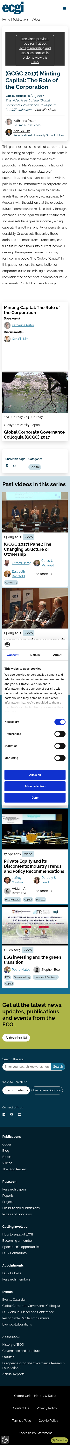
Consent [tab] (12, 654)
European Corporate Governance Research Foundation (33, 1365)
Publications (21, 19)
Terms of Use (21, 1420)
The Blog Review (14, 1169)
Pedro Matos (21, 969)
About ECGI (11, 1337)
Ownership (11, 582)
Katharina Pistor (24, 121)
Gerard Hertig (21, 563)
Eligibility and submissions (21, 1208)
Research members (16, 1279)
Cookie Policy (48, 1420)
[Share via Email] (14, 465)
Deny (35, 797)
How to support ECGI (17, 1234)
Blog (5, 1150)
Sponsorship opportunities (21, 1247)
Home (6, 19)
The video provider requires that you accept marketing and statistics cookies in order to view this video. (35, 50)
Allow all (35, 775)
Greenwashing (22, 977)
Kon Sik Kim (21, 131)
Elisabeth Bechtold (18, 574)
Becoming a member (17, 1240)
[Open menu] (64, 8)
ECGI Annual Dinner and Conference (28, 1312)
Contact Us (21, 1408)
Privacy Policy (47, 1408)
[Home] (13, 8)
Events (7, 1292)
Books (6, 1157)
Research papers (14, 1189)
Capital (35, 467)
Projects (8, 1202)
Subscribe (14, 1038)
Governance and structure (21, 1351)
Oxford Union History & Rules (35, 1396)
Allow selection (35, 786)
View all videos (45, 110)
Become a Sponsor (47, 1090)
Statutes (8, 1357)
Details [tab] (35, 654)
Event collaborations (17, 1324)
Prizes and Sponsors (17, 1214)
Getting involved (14, 1227)
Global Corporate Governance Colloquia (31, 1306)
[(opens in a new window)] (7, 465)
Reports (8, 1195)
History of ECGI (13, 1344)
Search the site (12, 1059)
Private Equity (12, 899)
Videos (36, 19)
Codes (7, 1144)
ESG (7, 977)
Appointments (13, 1265)
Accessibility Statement (35, 1433)
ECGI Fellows (11, 1273)
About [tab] (57, 654)
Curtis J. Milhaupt (47, 563)
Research (9, 1182)
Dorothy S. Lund (48, 880)
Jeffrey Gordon (17, 880)
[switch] (60, 734)
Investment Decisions (45, 977)
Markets (40, 899)
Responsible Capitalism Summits (25, 1318)
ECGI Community (14, 1253)
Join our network (16, 1090)
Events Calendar (14, 1299)
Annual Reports (13, 1374)
